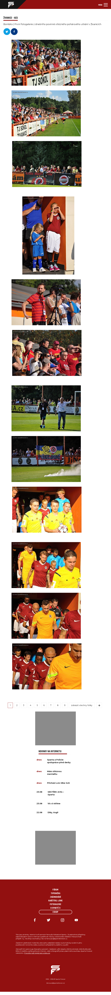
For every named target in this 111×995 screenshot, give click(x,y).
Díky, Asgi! (53, 812)
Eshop (55, 912)
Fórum (55, 890)
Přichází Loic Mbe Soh (58, 783)
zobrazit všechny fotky (81, 705)
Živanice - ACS (10, 18)
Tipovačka (55, 893)
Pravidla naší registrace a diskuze (37, 953)
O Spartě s (55, 908)
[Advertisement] (55, 728)
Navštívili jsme (55, 901)
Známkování (55, 897)
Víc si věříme (54, 803)
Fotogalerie (55, 904)
